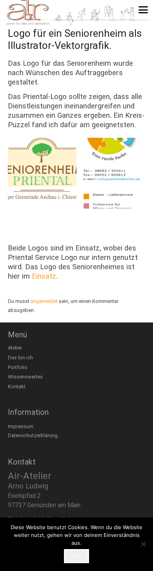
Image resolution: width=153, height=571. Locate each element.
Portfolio (17, 367)
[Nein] (143, 544)
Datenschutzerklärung (33, 435)
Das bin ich (20, 357)
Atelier (15, 348)
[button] (143, 9)
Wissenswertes (25, 377)
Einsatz (44, 276)
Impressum (20, 426)
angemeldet (44, 301)
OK (76, 556)
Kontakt (17, 386)
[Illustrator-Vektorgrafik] (42, 173)
